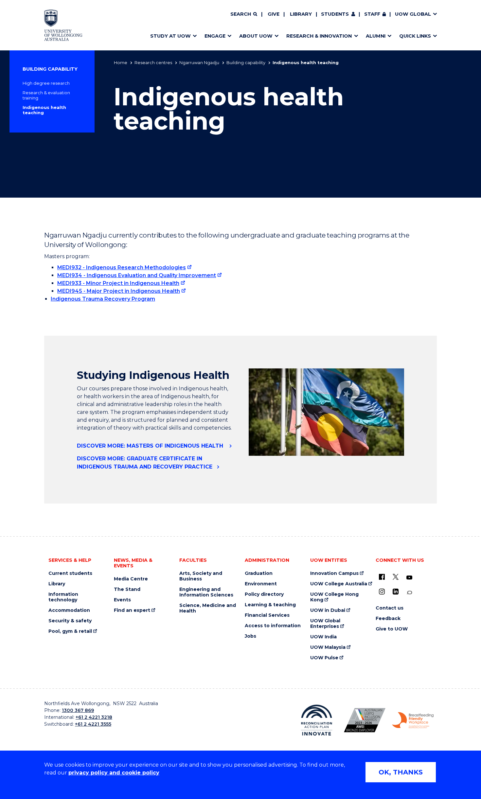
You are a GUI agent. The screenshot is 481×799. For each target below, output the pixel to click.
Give (273, 14)
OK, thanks (401, 772)
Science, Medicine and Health (207, 608)
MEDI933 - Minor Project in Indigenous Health (118, 283)
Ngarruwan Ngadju (199, 62)
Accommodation (69, 610)
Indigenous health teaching (44, 110)
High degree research (46, 83)
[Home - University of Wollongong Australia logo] (63, 25)
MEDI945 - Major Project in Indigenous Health (118, 291)
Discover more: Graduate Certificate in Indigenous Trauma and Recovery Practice (144, 462)
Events (122, 600)
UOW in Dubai (327, 610)
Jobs (250, 636)
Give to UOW (392, 629)
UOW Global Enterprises (325, 623)
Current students (70, 573)
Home (120, 62)
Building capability (245, 62)
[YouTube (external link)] (409, 577)
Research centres (153, 62)
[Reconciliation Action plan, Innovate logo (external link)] (316, 720)
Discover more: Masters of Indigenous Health (151, 446)
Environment (261, 584)
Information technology (63, 597)
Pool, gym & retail (70, 631)
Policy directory (264, 594)
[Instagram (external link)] (382, 591)
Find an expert (132, 610)
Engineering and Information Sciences (206, 592)
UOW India (323, 637)
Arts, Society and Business (200, 576)
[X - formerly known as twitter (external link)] (395, 577)
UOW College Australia (338, 584)
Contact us (389, 608)
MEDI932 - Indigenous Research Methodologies (121, 267)
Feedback (388, 618)
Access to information (273, 626)
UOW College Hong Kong (334, 597)
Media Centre (131, 579)
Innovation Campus (334, 573)
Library (301, 14)
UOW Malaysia (328, 647)
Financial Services (267, 615)
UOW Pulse (324, 658)
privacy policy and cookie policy (113, 773)
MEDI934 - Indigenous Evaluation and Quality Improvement (136, 275)
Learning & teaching (270, 605)
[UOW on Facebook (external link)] (382, 577)
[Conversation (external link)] (409, 592)
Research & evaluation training (46, 95)
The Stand (127, 589)
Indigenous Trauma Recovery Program (103, 299)
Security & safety (70, 621)
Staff (372, 14)
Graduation (259, 573)
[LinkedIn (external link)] (395, 591)
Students (335, 14)
